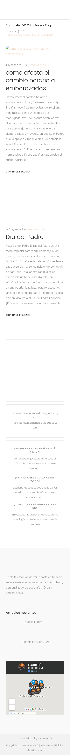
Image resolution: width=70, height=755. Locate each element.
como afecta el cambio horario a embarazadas (30, 80)
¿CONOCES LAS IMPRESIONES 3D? (35, 506)
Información (37, 65)
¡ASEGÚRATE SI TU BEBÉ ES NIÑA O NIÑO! (34, 450)
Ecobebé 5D (13, 31)
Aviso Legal (46, 745)
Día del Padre (25, 237)
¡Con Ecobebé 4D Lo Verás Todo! (35, 479)
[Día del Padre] (35, 204)
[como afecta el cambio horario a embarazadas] (35, 51)
